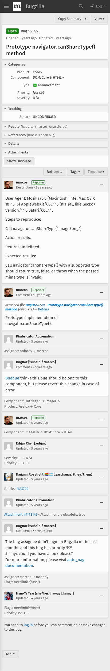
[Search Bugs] (81, 6)
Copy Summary (69, 19)
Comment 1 (24, 295)
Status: (24, 117)
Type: (26, 85)
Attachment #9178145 (20, 514)
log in (28, 625)
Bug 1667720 (31, 31)
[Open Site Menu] (6, 6)
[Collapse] (101, 185)
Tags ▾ (75, 172)
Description (24, 187)
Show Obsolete (19, 161)
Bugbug (12, 378)
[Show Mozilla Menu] (17, 6)
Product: (23, 72)
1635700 (22, 489)
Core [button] (38, 72)
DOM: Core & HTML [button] (48, 77)
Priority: (23, 93)
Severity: (23, 98)
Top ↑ (10, 654)
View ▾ (99, 19)
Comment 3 (24, 531)
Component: (20, 77)
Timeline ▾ (96, 172)
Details (43, 309)
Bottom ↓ (55, 172)
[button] (98, 6)
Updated (22, 341)
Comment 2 (24, 367)
